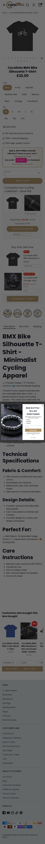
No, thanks (33, 437)
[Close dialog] (42, 405)
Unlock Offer (33, 430)
